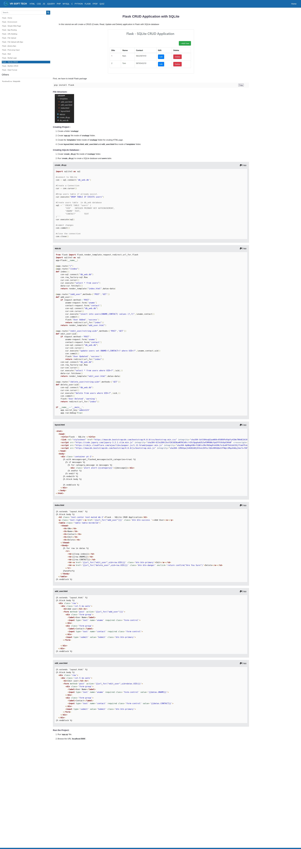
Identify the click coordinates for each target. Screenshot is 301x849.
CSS (39, 4)
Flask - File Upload (9, 38)
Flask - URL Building (9, 34)
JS (44, 4)
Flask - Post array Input (11, 50)
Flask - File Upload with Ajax (12, 42)
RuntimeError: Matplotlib (11, 81)
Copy (244, 165)
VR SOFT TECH (17, 3)
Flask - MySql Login (9, 58)
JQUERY (51, 4)
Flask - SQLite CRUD (10, 62)
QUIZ (102, 4)
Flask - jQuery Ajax (9, 46)
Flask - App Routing (9, 30)
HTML (32, 4)
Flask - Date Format (9, 70)
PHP (59, 4)
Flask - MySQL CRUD (10, 66)
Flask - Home (7, 18)
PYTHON (79, 4)
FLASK (88, 4)
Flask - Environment (9, 22)
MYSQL (66, 4)
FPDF (95, 4)
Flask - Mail (6, 54)
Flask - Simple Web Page (11, 26)
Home (293, 4)
